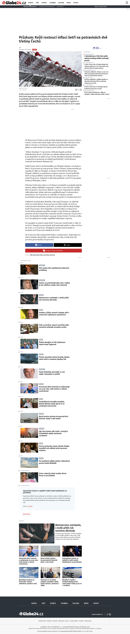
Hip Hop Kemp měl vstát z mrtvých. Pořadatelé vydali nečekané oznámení (53, 433)
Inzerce (67, 621)
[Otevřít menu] (126, 2)
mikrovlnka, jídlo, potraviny (41, 255)
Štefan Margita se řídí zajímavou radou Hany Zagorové (52, 343)
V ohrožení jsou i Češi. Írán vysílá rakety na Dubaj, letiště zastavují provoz (96, 58)
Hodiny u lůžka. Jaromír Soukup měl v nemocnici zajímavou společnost (54, 314)
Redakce (49, 621)
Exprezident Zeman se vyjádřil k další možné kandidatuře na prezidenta (72, 560)
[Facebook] (76, 90)
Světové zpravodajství (30, 6)
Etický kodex (42, 621)
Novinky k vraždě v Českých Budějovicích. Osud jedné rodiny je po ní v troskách (72, 582)
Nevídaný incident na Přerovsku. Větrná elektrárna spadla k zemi (28, 582)
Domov (30, 3)
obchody (52, 255)
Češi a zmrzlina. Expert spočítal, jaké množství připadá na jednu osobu (54, 326)
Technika (53, 3)
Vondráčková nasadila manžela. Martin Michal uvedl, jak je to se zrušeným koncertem (52, 404)
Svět (37, 3)
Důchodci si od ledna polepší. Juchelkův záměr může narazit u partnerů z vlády (50, 582)
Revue (69, 3)
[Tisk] (81, 90)
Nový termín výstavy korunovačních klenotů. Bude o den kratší (53, 417)
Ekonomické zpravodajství (46, 6)
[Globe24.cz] (14, 2)
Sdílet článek (97, 48)
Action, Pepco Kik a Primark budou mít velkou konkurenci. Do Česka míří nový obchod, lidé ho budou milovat (96, 66)
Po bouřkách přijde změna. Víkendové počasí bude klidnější (54, 462)
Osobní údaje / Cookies (77, 621)
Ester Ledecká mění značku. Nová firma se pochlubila (52, 474)
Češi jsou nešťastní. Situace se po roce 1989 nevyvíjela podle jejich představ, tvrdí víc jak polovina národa (96, 73)
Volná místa (87, 621)
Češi (31, 255)
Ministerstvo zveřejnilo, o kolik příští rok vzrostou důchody (54, 299)
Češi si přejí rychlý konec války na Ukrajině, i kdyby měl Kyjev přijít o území (96, 93)
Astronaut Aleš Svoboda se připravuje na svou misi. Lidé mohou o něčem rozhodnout (54, 389)
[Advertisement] (53, 123)
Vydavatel (61, 621)
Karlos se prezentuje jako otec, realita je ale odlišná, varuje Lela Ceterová (54, 284)
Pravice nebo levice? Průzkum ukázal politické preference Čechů (95, 87)
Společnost (60, 6)
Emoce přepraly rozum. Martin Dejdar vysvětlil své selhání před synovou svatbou (54, 448)
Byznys (44, 3)
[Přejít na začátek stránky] (109, 620)
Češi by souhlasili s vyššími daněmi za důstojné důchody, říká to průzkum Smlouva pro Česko (96, 81)
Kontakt (55, 621)
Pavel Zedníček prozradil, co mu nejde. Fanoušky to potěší (52, 373)
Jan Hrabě (29, 506)
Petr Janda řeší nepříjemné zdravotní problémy (54, 269)
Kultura (61, 3)
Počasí (75, 3)
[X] (79, 90)
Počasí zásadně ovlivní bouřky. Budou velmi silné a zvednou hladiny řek (54, 358)
